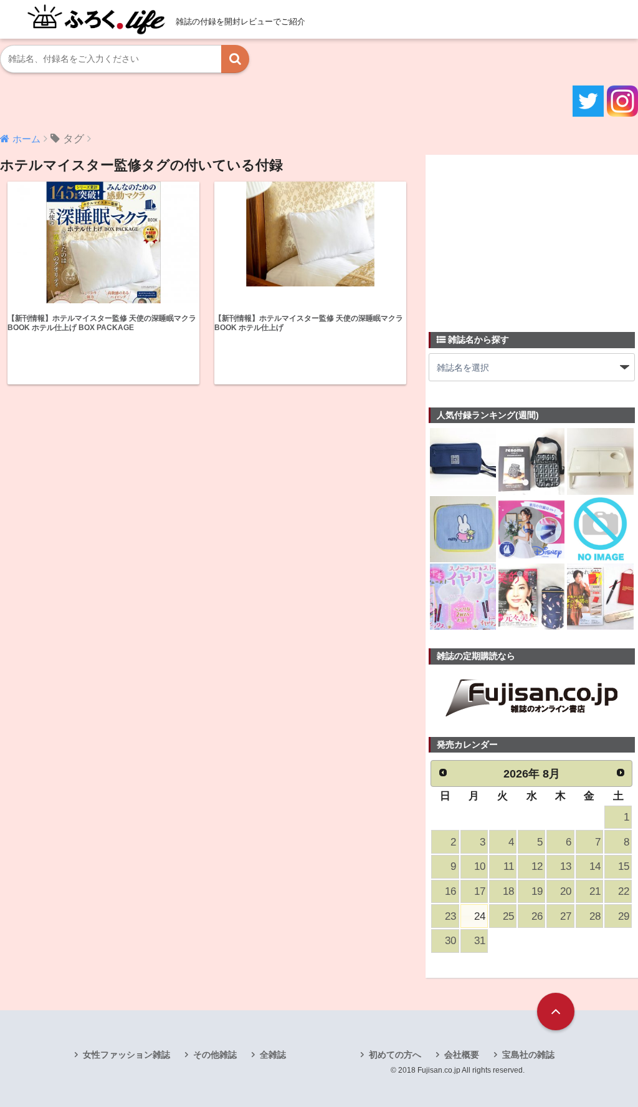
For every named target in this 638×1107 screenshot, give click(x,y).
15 (623, 866)
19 (537, 891)
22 (623, 891)
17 (479, 891)
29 (623, 916)
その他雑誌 (215, 1055)
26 (537, 916)
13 (565, 866)
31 (479, 941)
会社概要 (461, 1055)
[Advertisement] (522, 236)
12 (537, 866)
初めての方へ (395, 1055)
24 (479, 916)
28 (595, 916)
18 (508, 891)
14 (595, 866)
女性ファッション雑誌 (126, 1055)
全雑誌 (273, 1055)
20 (565, 891)
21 (595, 891)
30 (450, 941)
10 (479, 866)
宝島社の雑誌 (528, 1055)
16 (450, 891)
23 (450, 916)
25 (508, 916)
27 (565, 916)
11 (508, 866)
